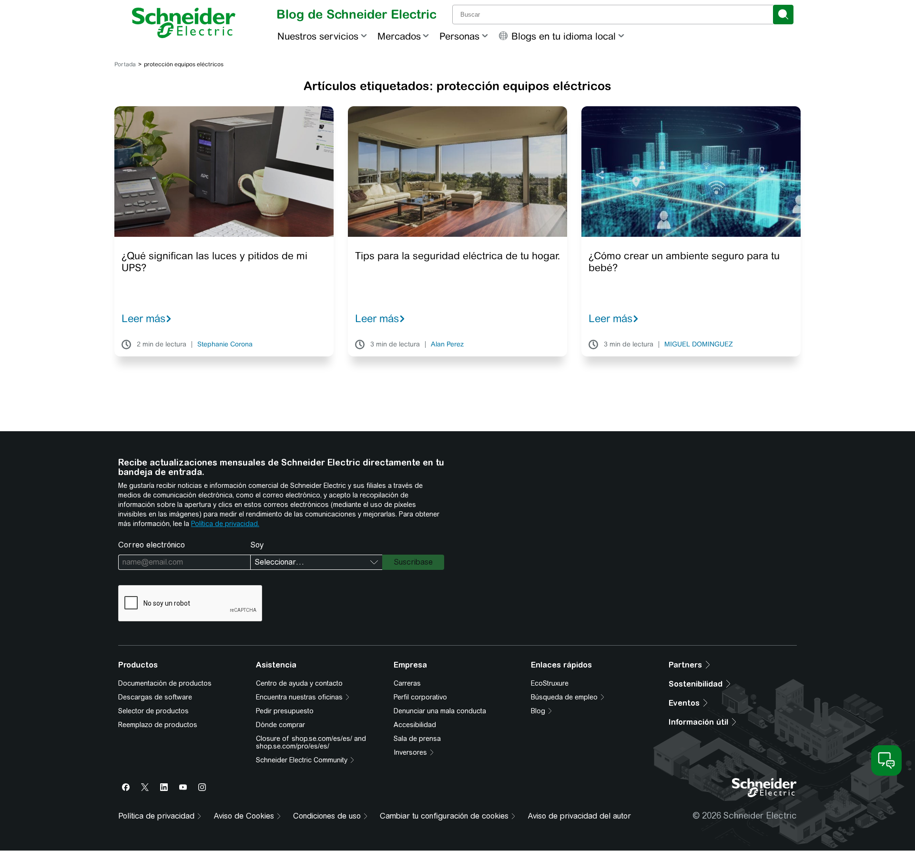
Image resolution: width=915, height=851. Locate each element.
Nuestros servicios (317, 35)
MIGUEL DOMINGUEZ (698, 344)
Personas (459, 35)
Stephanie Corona (225, 344)
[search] (783, 14)
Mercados (399, 35)
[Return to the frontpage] (183, 23)
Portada (125, 64)
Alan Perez (447, 344)
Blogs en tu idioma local (563, 35)
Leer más (143, 318)
